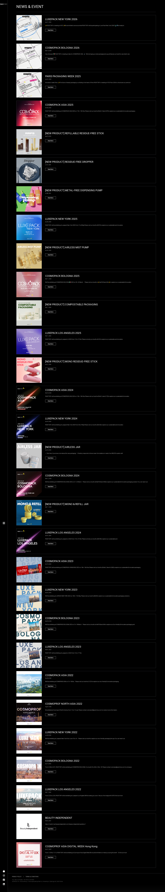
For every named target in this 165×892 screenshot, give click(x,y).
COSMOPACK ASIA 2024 (59, 389)
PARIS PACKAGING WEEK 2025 (63, 76)
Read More (50, 30)
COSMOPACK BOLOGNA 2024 (62, 475)
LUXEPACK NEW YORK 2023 (61, 589)
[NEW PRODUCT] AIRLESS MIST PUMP (67, 247)
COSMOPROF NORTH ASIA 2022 (63, 703)
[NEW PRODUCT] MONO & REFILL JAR (66, 504)
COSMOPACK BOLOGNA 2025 (62, 275)
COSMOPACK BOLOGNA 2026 (62, 47)
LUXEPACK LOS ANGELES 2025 (63, 332)
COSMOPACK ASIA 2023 (59, 561)
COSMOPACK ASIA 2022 (59, 675)
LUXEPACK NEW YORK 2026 (61, 19)
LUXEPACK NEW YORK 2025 (61, 218)
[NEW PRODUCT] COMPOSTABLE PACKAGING (71, 304)
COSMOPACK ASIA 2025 (59, 104)
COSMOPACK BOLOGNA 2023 (62, 618)
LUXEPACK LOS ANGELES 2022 (63, 789)
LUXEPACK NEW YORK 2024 (61, 418)
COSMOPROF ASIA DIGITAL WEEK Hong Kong (71, 846)
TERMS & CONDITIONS (32, 876)
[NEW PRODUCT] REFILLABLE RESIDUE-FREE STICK (74, 133)
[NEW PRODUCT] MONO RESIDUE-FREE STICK (71, 361)
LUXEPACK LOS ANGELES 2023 (63, 646)
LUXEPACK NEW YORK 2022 (61, 732)
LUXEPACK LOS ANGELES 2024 (63, 532)
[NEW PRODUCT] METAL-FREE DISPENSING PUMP (73, 190)
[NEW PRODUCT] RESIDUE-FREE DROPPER (69, 161)
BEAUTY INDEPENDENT (58, 817)
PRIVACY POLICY (16, 876)
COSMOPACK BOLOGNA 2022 (62, 760)
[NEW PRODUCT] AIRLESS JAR (62, 447)
